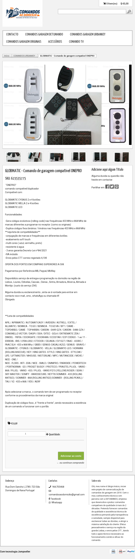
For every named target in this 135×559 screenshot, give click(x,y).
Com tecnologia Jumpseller (15, 551)
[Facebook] (107, 187)
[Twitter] (112, 187)
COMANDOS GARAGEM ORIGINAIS (23, 41)
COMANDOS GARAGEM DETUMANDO (44, 34)
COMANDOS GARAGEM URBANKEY (87, 34)
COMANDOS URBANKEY (24, 56)
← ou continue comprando (70, 462)
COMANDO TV (76, 41)
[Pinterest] (117, 187)
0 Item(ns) (111, 3)
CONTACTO (12, 34)
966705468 (58, 486)
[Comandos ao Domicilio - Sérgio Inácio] (22, 13)
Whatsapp (57, 502)
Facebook (56, 498)
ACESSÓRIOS (55, 41)
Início (6, 56)
